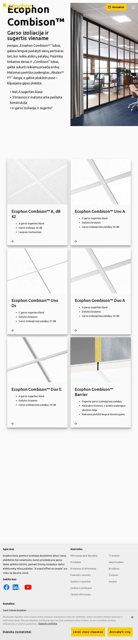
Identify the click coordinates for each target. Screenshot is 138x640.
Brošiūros (114, 568)
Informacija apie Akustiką (83, 555)
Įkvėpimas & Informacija (83, 568)
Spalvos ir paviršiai (80, 581)
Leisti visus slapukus (88, 632)
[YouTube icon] (28, 589)
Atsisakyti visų (120, 632)
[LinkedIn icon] (16, 589)
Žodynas (113, 575)
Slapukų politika (47, 623)
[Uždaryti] (132, 617)
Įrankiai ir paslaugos (81, 587)
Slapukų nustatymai (17, 631)
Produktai (75, 562)
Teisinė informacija (80, 594)
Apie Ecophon (116, 562)
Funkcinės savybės (80, 575)
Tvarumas (114, 555)
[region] (69, 625)
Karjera (113, 581)
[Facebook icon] (6, 589)
